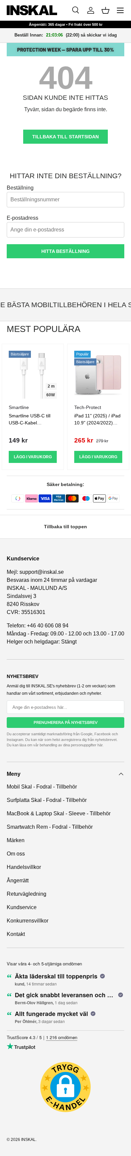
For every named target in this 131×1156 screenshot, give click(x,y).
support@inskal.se (41, 572)
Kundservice (22, 907)
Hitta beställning (65, 251)
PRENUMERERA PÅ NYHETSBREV (66, 722)
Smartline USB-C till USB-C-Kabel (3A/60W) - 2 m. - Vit (30, 422)
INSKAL (28, 1139)
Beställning (20, 188)
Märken (16, 840)
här (99, 745)
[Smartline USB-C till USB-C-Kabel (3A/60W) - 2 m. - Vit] (33, 375)
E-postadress (22, 218)
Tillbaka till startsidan (65, 136)
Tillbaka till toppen (65, 526)
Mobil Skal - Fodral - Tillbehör (42, 787)
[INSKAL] (32, 10)
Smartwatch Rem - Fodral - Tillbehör (50, 827)
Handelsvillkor (24, 867)
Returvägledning (26, 894)
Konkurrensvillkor (27, 921)
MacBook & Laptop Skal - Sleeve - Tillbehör (59, 813)
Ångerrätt (18, 880)
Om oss (16, 854)
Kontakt (16, 934)
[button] (105, 10)
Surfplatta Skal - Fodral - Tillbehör (47, 800)
